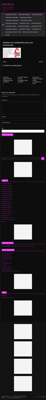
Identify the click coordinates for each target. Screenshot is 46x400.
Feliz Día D (7, 4)
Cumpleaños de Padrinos (23, 26)
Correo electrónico (6, 122)
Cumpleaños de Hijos (24, 23)
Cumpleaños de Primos (36, 26)
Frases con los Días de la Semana (30, 32)
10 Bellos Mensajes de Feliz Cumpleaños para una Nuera (22, 246)
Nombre (4, 116)
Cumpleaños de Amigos (37, 14)
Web (3, 128)
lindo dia (3, 261)
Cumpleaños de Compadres (12, 17)
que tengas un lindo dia (6, 267)
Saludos (7, 34)
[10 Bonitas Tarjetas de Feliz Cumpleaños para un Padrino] (8, 69)
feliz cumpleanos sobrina (7, 259)
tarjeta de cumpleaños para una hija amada (10, 271)
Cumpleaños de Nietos (36, 23)
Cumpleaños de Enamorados (12, 20)
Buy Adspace (4, 295)
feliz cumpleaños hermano (7, 257)
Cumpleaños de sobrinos (11, 29)
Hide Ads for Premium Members (8, 297)
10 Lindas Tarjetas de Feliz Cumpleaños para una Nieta (23, 79)
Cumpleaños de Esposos (26, 20)
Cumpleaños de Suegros (24, 29)
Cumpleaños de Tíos (36, 29)
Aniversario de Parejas (6, 183)
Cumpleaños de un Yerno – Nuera (13, 32)
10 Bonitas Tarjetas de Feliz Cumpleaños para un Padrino (8, 79)
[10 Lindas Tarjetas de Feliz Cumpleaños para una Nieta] (23, 69)
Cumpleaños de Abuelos (11, 14)
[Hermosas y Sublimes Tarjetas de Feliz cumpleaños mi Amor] (37, 69)
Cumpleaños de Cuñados (25, 17)
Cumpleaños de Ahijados (24, 14)
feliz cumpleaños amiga (6, 263)
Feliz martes (4, 265)
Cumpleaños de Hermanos (12, 23)
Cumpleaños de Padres (11, 26)
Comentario (5, 100)
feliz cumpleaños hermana (7, 253)
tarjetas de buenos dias (6, 269)
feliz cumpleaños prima (6, 255)
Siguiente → (41, 61)
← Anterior (4, 61)
